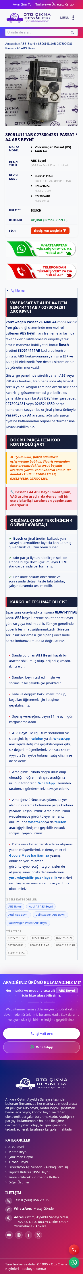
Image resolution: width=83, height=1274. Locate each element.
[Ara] (74, 1249)
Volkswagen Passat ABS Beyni (27, 923)
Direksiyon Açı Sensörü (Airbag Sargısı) (38, 1167)
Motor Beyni (17, 1152)
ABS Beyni (28, 43)
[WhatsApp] (74, 1262)
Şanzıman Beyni (20, 1157)
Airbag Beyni (18, 1162)
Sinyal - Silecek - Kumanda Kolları (33, 1177)
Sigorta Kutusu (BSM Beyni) (29, 1172)
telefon (37, 738)
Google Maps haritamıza (29, 855)
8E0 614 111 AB (40, 945)
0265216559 (64, 938)
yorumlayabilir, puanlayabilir (33, 877)
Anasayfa (11, 43)
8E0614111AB (16, 953)
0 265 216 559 (16, 938)
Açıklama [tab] (18, 290)
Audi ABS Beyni (18, 915)
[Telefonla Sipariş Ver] (41, 271)
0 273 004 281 (41, 938)
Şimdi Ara (45, 1033)
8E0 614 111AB (65, 945)
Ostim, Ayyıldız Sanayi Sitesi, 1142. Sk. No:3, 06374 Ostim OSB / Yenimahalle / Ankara (41, 1221)
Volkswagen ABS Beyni (50, 915)
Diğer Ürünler (18, 1182)
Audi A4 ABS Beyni (41, 906)
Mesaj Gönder (44, 1208)
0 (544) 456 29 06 (35, 1200)
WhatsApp (61, 738)
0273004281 (15, 945)
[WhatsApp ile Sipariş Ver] (41, 249)
